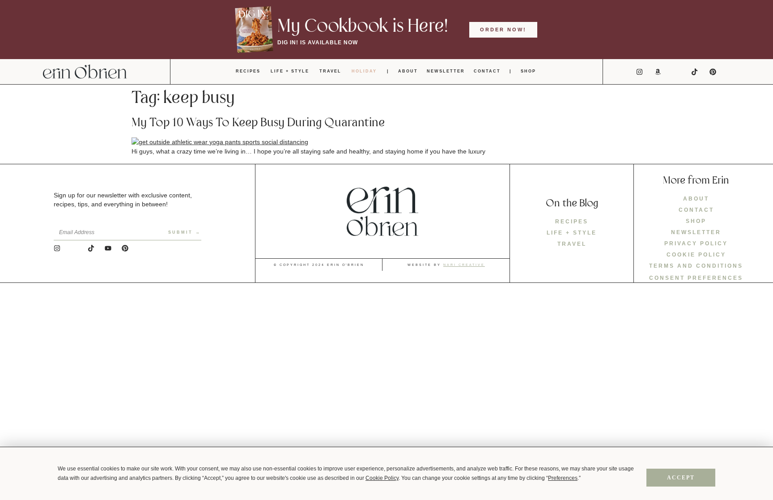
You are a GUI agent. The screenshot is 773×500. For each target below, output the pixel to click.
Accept (681, 477)
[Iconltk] (676, 72)
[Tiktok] (695, 72)
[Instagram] (640, 72)
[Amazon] (658, 72)
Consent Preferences (696, 278)
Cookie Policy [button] (382, 478)
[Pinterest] (713, 72)
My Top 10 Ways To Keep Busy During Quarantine (258, 122)
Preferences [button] (563, 478)
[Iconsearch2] (731, 72)
